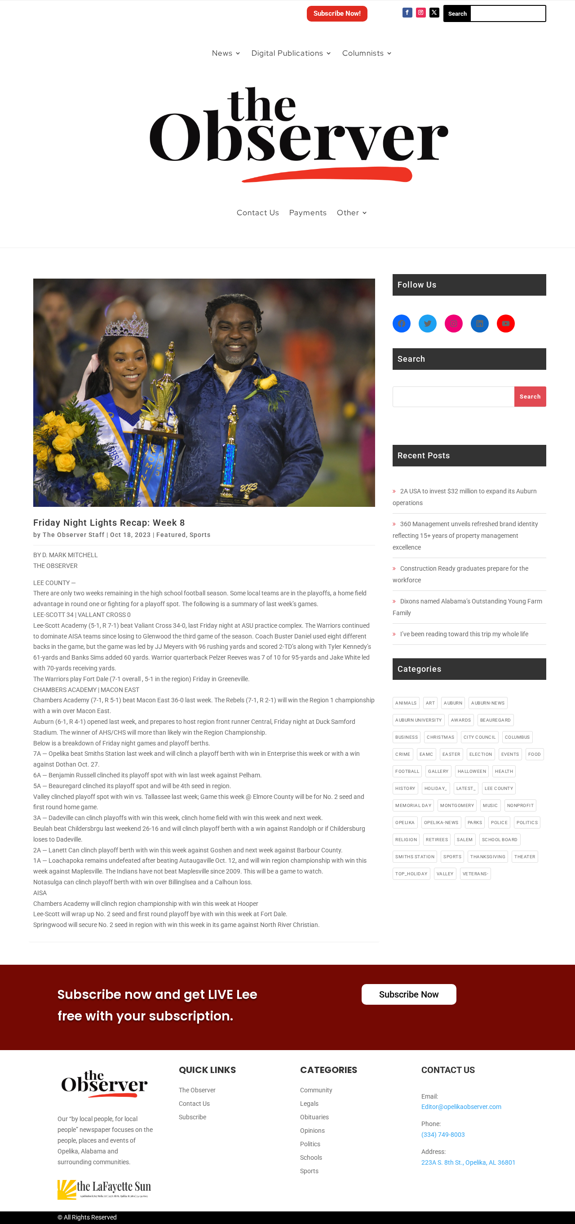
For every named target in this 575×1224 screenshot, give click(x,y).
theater (524, 856)
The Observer (197, 1090)
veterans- (476, 873)
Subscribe (192, 1117)
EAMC (426, 754)
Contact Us (258, 212)
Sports (200, 534)
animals (406, 703)
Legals (309, 1103)
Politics (310, 1144)
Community (316, 1090)
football (407, 771)
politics (527, 822)
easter (451, 754)
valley (445, 873)
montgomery (457, 805)
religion (406, 839)
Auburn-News (488, 703)
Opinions (312, 1130)
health (504, 771)
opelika (405, 822)
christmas (441, 737)
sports (452, 856)
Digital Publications (287, 53)
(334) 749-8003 (443, 1134)
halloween (472, 771)
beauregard (495, 720)
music (490, 805)
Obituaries (314, 1117)
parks (475, 822)
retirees (437, 839)
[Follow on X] (434, 13)
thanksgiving (487, 856)
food (534, 754)
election (480, 754)
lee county (499, 788)
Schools (311, 1157)
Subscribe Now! (337, 13)
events (510, 754)
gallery (438, 771)
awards (461, 720)
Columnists (363, 53)
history (405, 788)
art (430, 703)
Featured (171, 534)
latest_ (466, 788)
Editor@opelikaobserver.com (461, 1106)
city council (480, 737)
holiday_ (436, 788)
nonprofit (520, 805)
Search (530, 396)
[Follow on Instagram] (421, 13)
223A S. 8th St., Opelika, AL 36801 (468, 1162)
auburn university (418, 720)
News (222, 53)
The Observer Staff (74, 534)
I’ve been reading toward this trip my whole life (464, 634)
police (499, 822)
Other (348, 212)
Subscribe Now (409, 994)
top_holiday (411, 873)
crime (403, 754)
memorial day (413, 805)
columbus (517, 737)
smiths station (414, 856)
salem (465, 839)
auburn (453, 703)
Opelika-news (441, 822)
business (406, 737)
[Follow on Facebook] (407, 13)
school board (500, 839)
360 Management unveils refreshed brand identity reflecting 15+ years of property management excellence (465, 535)
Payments (308, 212)
